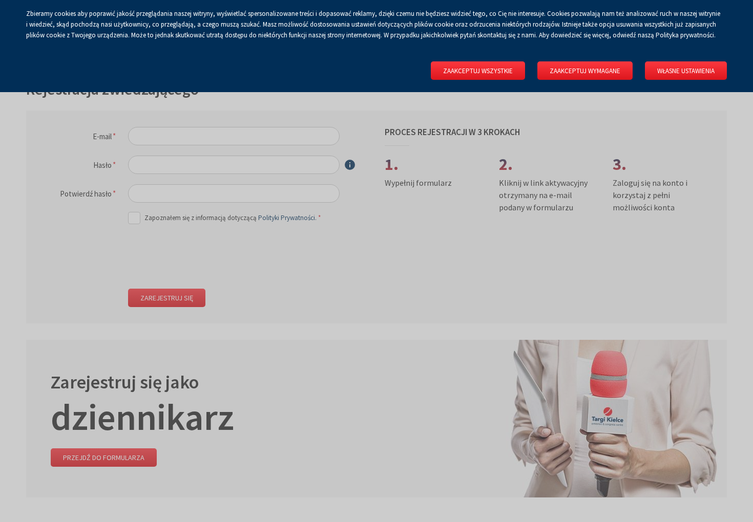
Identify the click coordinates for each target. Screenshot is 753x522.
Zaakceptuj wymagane (585, 71)
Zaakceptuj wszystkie (478, 71)
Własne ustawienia (686, 71)
